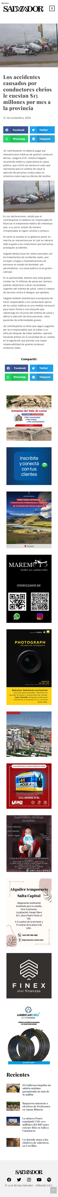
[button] (15, 130)
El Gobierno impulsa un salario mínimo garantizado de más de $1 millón (36, 1089)
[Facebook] (9, 1180)
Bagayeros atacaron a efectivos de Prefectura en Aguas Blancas (36, 1106)
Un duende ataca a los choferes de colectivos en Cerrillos (35, 1142)
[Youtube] (39, 1180)
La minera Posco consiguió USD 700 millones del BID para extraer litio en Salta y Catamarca (35, 1124)
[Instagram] (29, 1180)
